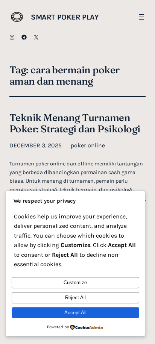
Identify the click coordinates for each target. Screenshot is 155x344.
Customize (75, 282)
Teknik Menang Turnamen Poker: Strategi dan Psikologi (74, 123)
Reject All (75, 297)
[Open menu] (141, 16)
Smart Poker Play (65, 17)
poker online (88, 145)
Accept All (75, 312)
